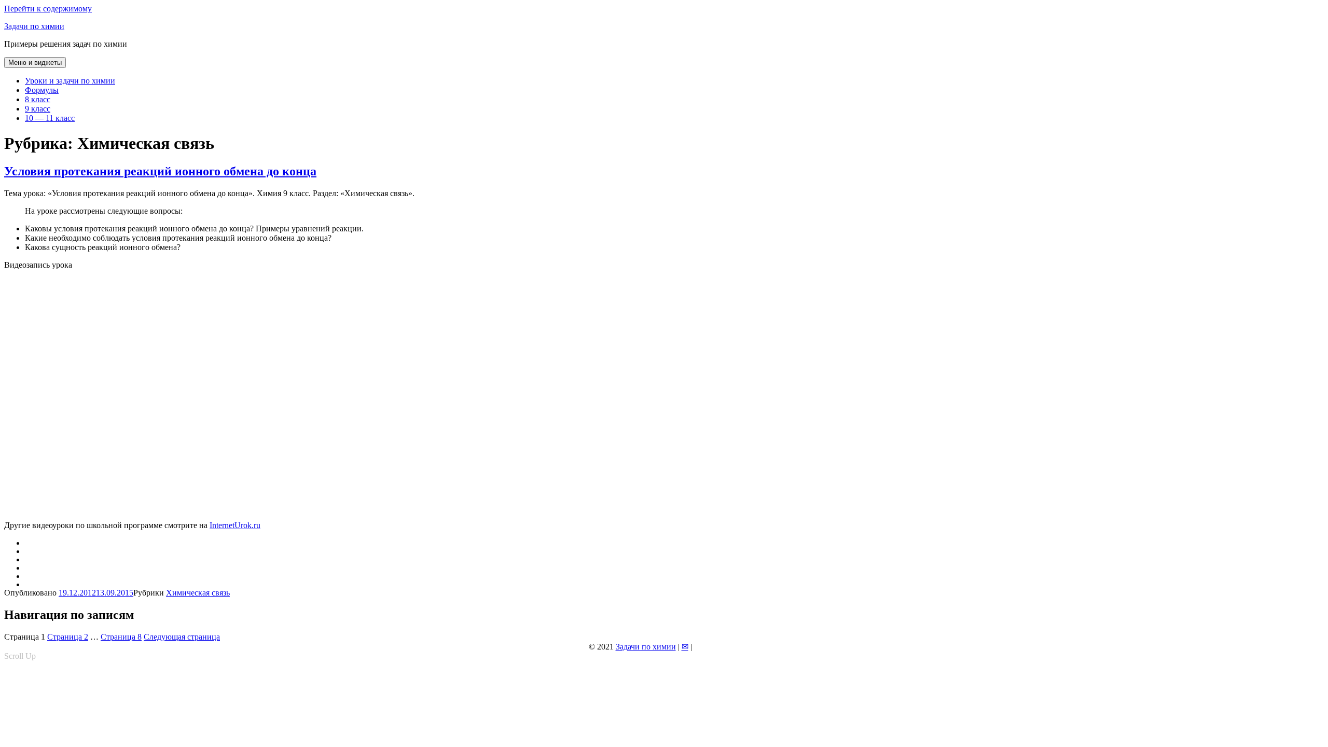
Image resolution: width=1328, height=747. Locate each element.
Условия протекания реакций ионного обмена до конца (160, 171)
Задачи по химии (34, 26)
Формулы (42, 90)
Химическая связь (198, 592)
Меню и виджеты (35, 62)
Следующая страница (182, 636)
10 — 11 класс (50, 118)
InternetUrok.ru (235, 525)
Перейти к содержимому (48, 8)
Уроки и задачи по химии (70, 80)
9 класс (37, 108)
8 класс (37, 99)
